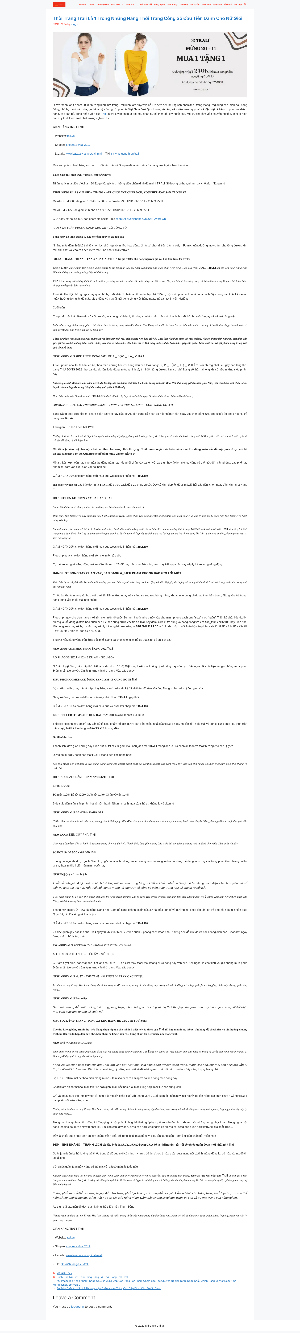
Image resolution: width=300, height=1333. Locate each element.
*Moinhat (82, 4)
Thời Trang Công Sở (91, 1277)
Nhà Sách (217, 4)
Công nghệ (159, 4)
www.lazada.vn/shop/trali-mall (84, 153)
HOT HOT (115, 4)
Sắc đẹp (238, 4)
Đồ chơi (228, 4)
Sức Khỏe (194, 4)
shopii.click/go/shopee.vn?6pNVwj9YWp (141, 218)
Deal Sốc (130, 4)
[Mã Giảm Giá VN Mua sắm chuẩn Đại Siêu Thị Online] (59, 4)
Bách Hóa (206, 4)
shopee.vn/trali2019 (78, 144)
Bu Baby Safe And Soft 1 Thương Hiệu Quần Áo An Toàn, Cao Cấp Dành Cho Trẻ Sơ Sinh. (109, 1288)
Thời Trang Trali (113, 1277)
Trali (104, 113)
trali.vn (70, 135)
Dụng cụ (184, 4)
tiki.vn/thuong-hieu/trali (125, 153)
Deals (91, 4)
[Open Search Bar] (245, 4)
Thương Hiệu (102, 4)
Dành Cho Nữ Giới (67, 1277)
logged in (77, 1306)
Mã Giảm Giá (146, 4)
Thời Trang (172, 4)
